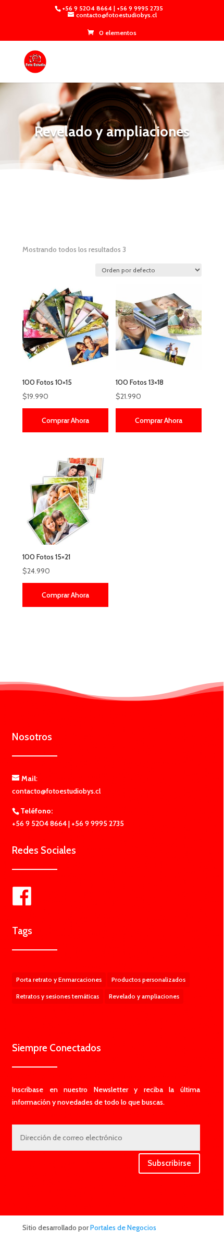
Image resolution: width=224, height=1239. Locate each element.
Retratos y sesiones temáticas (57, 996)
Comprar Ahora (65, 420)
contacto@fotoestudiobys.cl (56, 791)
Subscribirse (169, 1163)
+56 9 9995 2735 (140, 8)
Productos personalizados (148, 979)
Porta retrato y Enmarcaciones (59, 979)
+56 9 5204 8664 (88, 8)
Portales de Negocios (123, 1227)
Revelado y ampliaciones (144, 996)
